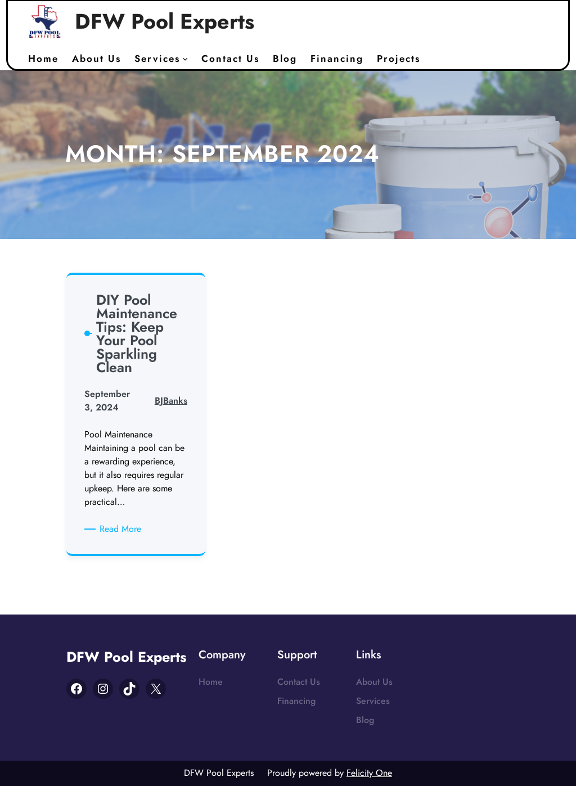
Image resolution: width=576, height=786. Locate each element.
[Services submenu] (185, 58)
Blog (365, 719)
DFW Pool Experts (164, 21)
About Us (374, 681)
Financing (296, 700)
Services (373, 700)
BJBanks (171, 400)
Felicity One (369, 772)
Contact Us (298, 681)
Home (211, 681)
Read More (122, 529)
